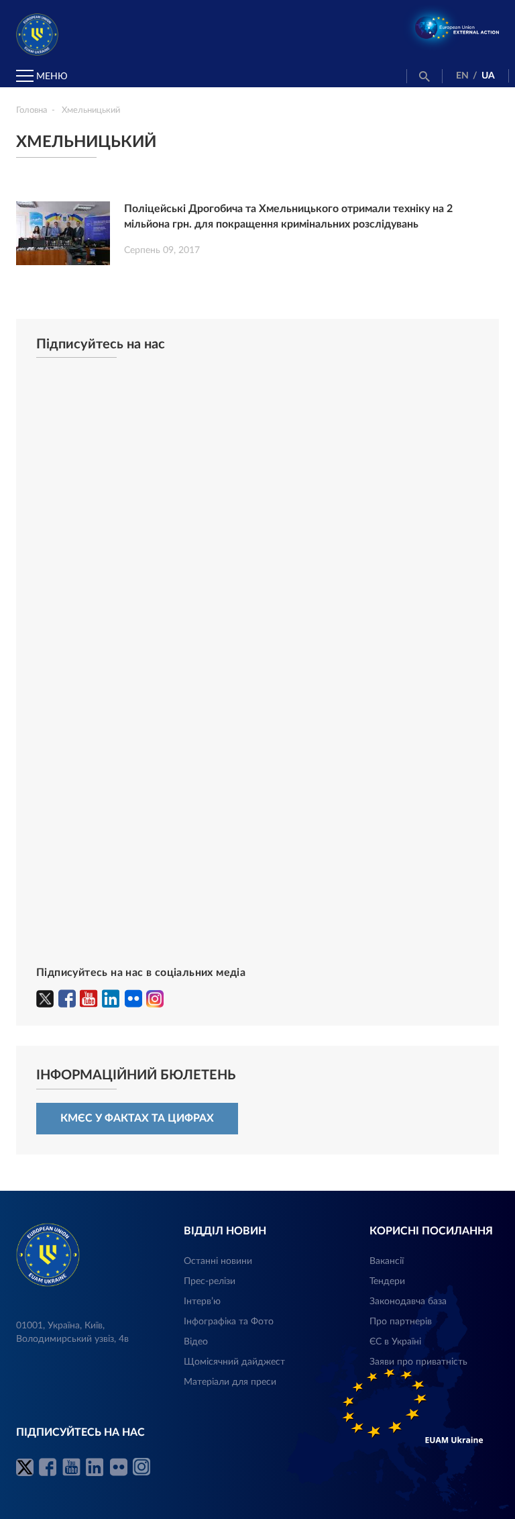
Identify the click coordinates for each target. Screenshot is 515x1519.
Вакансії (386, 1261)
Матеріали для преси (230, 1382)
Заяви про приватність (418, 1362)
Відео (196, 1341)
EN (462, 76)
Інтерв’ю (202, 1301)
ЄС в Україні (395, 1341)
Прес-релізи (209, 1281)
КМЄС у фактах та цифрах (137, 1118)
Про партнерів (400, 1321)
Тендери (387, 1281)
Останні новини (218, 1261)
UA (488, 76)
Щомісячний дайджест (234, 1362)
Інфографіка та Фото (229, 1321)
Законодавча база (408, 1301)
